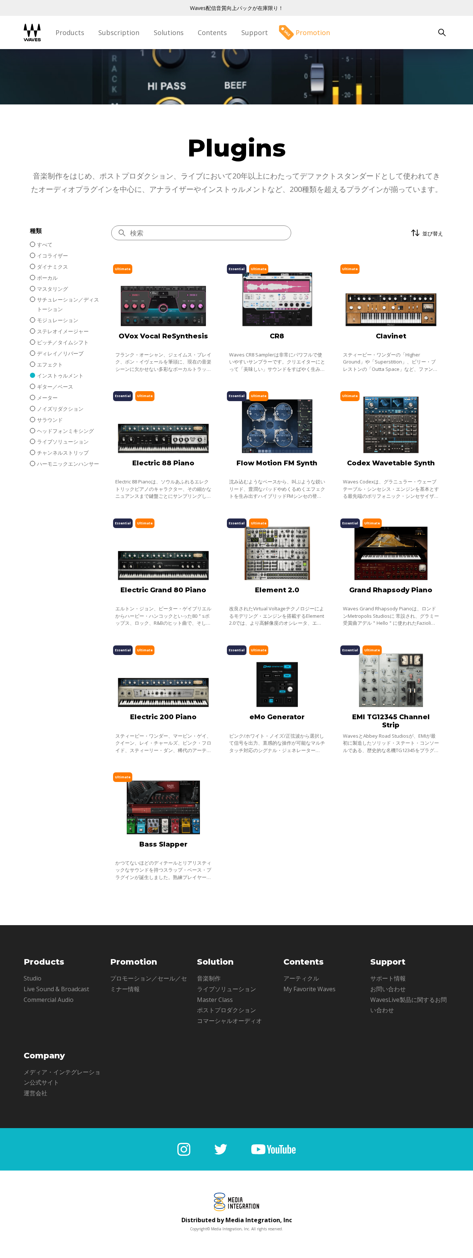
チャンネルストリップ (63, 452)
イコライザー (52, 255)
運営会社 (35, 1093)
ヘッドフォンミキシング (65, 430)
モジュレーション (57, 320)
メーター (47, 397)
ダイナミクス (52, 266)
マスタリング (52, 288)
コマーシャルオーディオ (229, 1021)
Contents (212, 32)
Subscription (118, 32)
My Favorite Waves (309, 989)
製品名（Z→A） (414, 305)
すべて (44, 244)
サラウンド (50, 419)
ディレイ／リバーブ (60, 353)
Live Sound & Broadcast (56, 989)
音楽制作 (209, 978)
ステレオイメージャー (63, 331)
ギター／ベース (55, 386)
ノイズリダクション (60, 408)
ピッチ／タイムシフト (63, 342)
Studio (32, 978)
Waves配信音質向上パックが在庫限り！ (236, 7)
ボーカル (47, 277)
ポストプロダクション (226, 1010)
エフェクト (50, 364)
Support (254, 32)
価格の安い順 (410, 281)
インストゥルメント (60, 375)
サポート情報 (388, 978)
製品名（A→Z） (414, 293)
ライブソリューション (63, 441)
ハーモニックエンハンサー (68, 463)
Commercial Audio (49, 1000)
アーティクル (301, 978)
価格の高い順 (410, 269)
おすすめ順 (408, 257)
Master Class (215, 1000)
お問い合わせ (388, 989)
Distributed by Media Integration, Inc (236, 1220)
